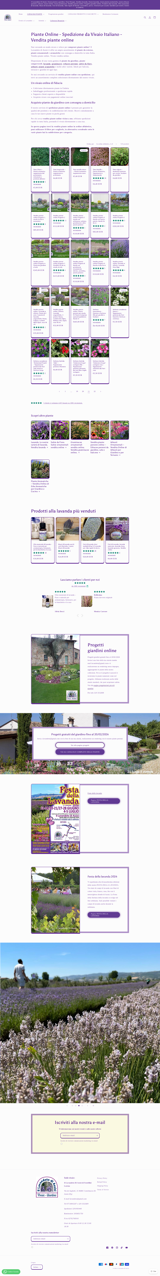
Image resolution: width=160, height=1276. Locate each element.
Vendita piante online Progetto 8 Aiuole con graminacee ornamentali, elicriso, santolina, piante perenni (79, 267)
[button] (35, 14)
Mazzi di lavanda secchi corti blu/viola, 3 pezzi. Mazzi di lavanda (66, 546)
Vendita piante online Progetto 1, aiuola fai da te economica (39, 218)
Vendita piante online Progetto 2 (59, 216)
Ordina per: (90, 144)
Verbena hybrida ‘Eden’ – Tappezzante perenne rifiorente (59, 363)
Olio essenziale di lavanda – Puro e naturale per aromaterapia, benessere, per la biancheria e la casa (42, 547)
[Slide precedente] (67, 1105)
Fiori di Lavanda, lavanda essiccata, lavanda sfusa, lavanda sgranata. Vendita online (117, 547)
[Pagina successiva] (100, 391)
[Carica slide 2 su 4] (75, 1105)
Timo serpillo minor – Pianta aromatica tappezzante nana (79, 171)
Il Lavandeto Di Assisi (123, 1268)
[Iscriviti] (97, 1135)
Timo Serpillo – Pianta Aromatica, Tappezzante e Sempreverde (99, 172)
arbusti (34, 67)
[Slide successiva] (87, 1105)
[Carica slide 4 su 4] (82, 1105)
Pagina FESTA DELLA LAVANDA (99, 801)
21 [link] (89, 391)
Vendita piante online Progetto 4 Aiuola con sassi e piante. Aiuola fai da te (99, 219)
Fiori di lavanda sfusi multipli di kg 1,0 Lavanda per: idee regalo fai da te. (92, 546)
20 (83, 391)
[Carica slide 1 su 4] (72, 1105)
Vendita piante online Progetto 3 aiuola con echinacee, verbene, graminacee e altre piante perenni (80, 220)
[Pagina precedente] (59, 391)
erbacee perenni (70, 64)
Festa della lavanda (95, 793)
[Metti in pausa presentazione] (93, 1105)
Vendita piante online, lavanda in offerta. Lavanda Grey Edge (119, 264)
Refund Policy (102, 1182)
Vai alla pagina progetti (80, 745)
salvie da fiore (85, 64)
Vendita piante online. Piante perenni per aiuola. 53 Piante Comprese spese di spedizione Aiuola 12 (80, 314)
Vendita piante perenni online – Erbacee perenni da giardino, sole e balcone (100, 447)
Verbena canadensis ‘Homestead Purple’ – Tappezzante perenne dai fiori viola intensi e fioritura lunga (40, 365)
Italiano (35, 1267)
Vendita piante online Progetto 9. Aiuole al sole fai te (99, 263)
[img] (80, 583)
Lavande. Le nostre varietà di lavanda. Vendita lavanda (39, 445)
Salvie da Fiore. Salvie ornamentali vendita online (59, 445)
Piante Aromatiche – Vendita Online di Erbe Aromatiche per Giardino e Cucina (40, 486)
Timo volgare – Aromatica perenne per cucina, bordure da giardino (119, 172)
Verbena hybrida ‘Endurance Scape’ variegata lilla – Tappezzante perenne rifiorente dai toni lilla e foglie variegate (79, 366)
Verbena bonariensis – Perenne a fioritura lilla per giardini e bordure (99, 313)
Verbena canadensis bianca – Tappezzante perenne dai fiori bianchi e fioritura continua (119, 314)
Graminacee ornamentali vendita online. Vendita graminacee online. (80, 447)
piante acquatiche (47, 67)
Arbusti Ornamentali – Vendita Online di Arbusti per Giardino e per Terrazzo (118, 448)
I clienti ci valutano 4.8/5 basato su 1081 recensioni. (63, 403)
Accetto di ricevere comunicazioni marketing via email (79, 1141)
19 (77, 391)
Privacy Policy (102, 1178)
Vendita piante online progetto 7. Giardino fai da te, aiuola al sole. (59, 264)
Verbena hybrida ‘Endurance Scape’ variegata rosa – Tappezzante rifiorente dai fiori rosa (99, 365)
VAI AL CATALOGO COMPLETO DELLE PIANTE (80, 752)
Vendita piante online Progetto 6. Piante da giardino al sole (39, 264)
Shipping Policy (102, 1186)
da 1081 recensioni (79, 586)
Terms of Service (103, 1189)
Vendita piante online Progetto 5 (119, 216)
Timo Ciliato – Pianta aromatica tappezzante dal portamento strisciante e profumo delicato (39, 174)
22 (94, 391)
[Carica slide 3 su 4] (79, 1105)
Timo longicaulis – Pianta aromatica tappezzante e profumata (59, 172)
